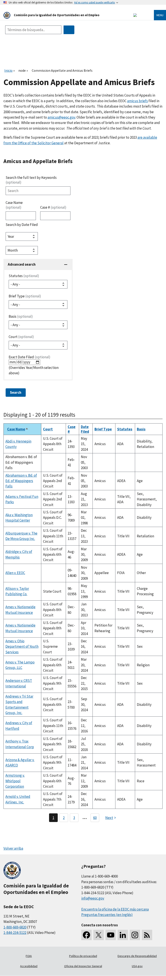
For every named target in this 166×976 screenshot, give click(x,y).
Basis (21, 316)
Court (21, 336)
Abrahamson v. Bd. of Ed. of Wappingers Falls (21, 481)
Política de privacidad (83, 956)
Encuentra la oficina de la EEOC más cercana (115, 909)
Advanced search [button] (22, 264)
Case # (53, 207)
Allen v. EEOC (15, 572)
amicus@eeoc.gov (61, 117)
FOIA (29, 956)
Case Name (14, 205)
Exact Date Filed (29, 357)
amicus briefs (137, 100)
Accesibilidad (28, 966)
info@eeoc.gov (92, 898)
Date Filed (85, 429)
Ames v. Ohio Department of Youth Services (21, 646)
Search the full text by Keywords (31, 180)
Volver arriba (13, 848)
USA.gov (137, 966)
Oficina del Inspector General (83, 966)
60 (95, 817)
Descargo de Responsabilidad (137, 956)
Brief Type (25, 296)
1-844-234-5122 (14, 932)
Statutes (24, 275)
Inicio (8, 70)
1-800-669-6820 (14, 927)
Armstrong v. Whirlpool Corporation (15, 781)
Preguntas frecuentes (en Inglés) (107, 914)
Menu (159, 15)
